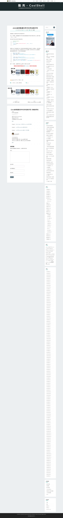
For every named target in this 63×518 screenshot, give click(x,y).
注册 (47, 502)
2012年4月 (48, 405)
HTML (47, 252)
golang (49, 251)
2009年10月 (48, 457)
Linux (53, 254)
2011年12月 (48, 412)
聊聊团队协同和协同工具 (50, 64)
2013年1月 (48, 390)
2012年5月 (48, 403)
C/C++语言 (13, 82)
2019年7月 (48, 307)
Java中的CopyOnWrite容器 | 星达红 (21, 127)
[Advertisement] (31, 19)
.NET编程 (48, 214)
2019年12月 (48, 302)
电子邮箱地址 (12, 168)
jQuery (51, 254)
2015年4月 (48, 352)
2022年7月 (48, 278)
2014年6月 (48, 362)
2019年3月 (48, 314)
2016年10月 (48, 340)
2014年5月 (48, 364)
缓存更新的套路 (48, 158)
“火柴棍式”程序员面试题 (50, 127)
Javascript (48, 254)
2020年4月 (48, 297)
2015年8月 (48, 350)
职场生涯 (47, 235)
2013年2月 (48, 388)
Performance (52, 255)
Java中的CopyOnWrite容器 (32, 75)
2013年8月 (48, 378)
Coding (50, 248)
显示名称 (12, 164)
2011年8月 (48, 419)
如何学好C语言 (48, 143)
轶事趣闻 (47, 239)
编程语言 (20, 82)
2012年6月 (48, 402)
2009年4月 (48, 467)
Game (46, 251)
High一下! (61, 2)
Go (47, 251)
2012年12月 (48, 391)
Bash (46, 248)
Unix (49, 260)
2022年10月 (48, 276)
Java (27, 82)
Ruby (48, 228)
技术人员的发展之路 (49, 154)
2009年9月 (48, 458)
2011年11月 (48, 414)
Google (51, 251)
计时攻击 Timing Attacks (50, 108)
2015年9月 (48, 348)
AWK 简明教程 (48, 138)
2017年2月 (48, 335)
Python (48, 226)
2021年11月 (48, 287)
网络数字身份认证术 (49, 75)
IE (48, 252)
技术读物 (47, 196)
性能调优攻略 (48, 172)
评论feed (47, 507)
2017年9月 (48, 324)
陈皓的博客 (48, 484)
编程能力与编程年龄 (49, 135)
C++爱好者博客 (48, 492)
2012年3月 (48, 407)
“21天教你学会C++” (49, 169)
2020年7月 (48, 295)
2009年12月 (48, 453)
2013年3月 (48, 386)
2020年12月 (48, 292)
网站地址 (11, 172)
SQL (46, 260)
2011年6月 (48, 422)
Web (52, 260)
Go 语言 (48, 221)
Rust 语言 (48, 230)
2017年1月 (48, 336)
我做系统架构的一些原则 (50, 76)
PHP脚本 (48, 225)
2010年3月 (48, 448)
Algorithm (50, 247)
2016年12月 (48, 338)
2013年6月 (48, 381)
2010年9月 (48, 438)
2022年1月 (48, 283)
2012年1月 (48, 410)
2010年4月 (48, 446)
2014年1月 (48, 371)
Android (53, 247)
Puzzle (49, 259)
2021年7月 (48, 290)
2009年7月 (48, 462)
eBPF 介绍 (47, 62)
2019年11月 (48, 304)
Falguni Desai (43, 514)
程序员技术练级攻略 (49, 125)
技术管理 (47, 194)
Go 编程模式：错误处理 (50, 99)
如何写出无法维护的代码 (50, 170)
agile (46, 247)
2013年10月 (48, 376)
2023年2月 (48, 273)
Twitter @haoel (50, 34)
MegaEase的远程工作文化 (50, 114)
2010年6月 (48, 443)
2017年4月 (48, 331)
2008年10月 (48, 470)
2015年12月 (48, 347)
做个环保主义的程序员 (49, 133)
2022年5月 (48, 280)
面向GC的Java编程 (23, 75)
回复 (12, 121)
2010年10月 (48, 436)
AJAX (47, 247)
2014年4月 (48, 366)
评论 (11, 150)
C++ (48, 248)
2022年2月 (48, 281)
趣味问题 (47, 237)
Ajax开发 (48, 216)
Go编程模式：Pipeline (49, 87)
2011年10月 (48, 415)
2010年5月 (48, 445)
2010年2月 (48, 450)
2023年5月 (48, 271)
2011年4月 (48, 426)
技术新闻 (47, 192)
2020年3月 (48, 299)
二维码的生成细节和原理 (50, 146)
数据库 (47, 203)
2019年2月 (48, 316)
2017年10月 (48, 323)
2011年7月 (48, 421)
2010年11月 (48, 434)
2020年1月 (48, 300)
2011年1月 (48, 431)
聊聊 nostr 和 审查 (49, 59)
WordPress (30, 514)
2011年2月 (48, 429)
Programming (47, 258)
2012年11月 (48, 393)
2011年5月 (48, 424)
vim (50, 260)
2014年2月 (48, 369)
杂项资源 (47, 204)
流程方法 (47, 206)
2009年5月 (48, 465)
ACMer (47, 494)
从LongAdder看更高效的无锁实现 (27, 75)
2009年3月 (48, 469)
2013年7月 (48, 379)
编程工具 (47, 211)
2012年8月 (48, 398)
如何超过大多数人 (49, 152)
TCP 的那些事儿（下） (49, 165)
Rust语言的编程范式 (13, 75)
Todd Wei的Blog (48, 489)
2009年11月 (48, 455)
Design (47, 249)
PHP (46, 256)
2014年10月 (48, 357)
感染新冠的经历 (48, 61)
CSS (52, 248)
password (49, 255)
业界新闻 (47, 189)
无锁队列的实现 (48, 160)
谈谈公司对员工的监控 (49, 73)
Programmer (50, 257)
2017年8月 (48, 326)
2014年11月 (48, 355)
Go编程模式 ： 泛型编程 (50, 80)
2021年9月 (48, 288)
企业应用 (47, 191)
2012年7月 (48, 400)
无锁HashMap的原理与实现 (37, 75)
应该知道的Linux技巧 (49, 162)
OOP (47, 255)
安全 (50, 262)
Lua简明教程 (48, 167)
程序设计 (47, 208)
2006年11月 (48, 474)
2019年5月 (48, 311)
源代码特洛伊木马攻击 (49, 78)
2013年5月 (48, 383)
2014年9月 (48, 359)
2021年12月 (48, 285)
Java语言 (16, 82)
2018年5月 (48, 319)
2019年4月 (48, 312)
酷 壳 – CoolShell (12, 1)
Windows (48, 201)
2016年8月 (48, 343)
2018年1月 (48, 321)
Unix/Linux (48, 199)
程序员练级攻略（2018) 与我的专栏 (18, 75)
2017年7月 (48, 328)
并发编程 (47, 485)
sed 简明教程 (48, 144)
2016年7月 (48, 345)
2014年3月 (48, 367)
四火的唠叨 (48, 487)
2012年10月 (48, 395)
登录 (47, 504)
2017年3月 (48, 333)
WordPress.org (48, 509)
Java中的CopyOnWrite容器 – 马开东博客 (22, 130)
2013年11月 (48, 374)
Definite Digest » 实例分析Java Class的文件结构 (24, 124)
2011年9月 (48, 417)
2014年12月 (48, 354)
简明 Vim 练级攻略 (49, 129)
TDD (47, 260)
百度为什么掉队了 (49, 104)
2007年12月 (48, 472)
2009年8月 (48, 460)
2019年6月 (48, 309)
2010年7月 (48, 441)
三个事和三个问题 (49, 181)
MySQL (46, 255)
